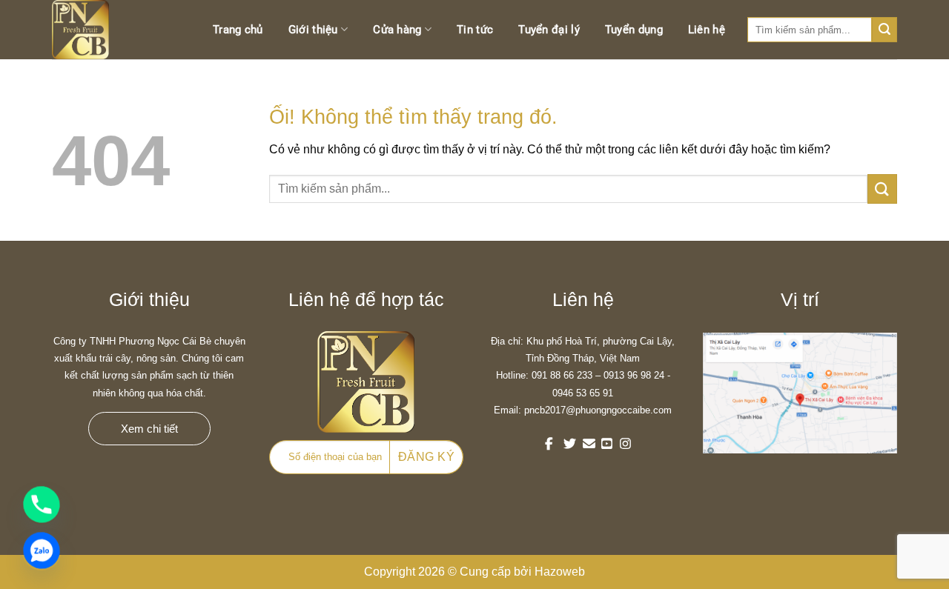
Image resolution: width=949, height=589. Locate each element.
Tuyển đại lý (549, 29)
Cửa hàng (397, 29)
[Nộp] (882, 188)
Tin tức (475, 29)
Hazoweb (560, 571)
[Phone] (42, 505)
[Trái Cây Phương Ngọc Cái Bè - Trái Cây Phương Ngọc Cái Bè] (96, 29)
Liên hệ (706, 29)
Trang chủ (238, 29)
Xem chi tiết (149, 428)
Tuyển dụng (634, 29)
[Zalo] (42, 550)
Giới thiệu (313, 29)
